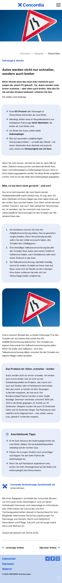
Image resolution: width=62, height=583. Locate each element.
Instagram (58, 558)
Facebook (52, 558)
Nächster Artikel (48, 547)
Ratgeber (39, 53)
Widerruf (7, 569)
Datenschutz (9, 558)
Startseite (25, 53)
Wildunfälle (54, 53)
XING (47, 558)
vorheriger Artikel (15, 547)
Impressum (8, 563)
